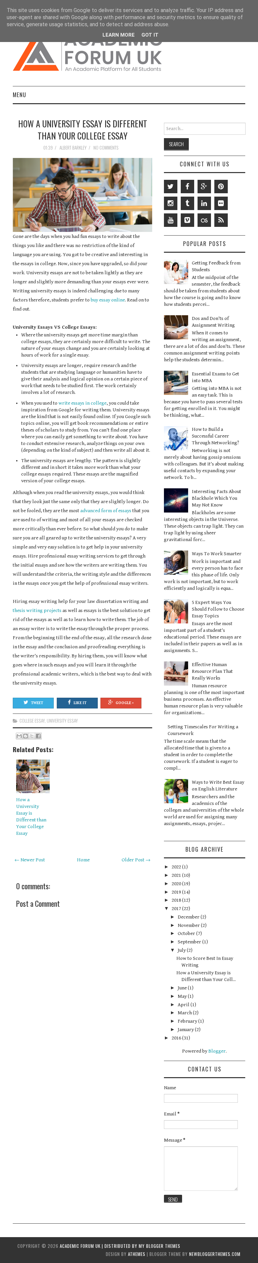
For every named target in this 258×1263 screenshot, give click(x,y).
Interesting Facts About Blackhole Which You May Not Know (216, 498)
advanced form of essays (105, 511)
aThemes (136, 1254)
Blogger (217, 1051)
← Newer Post (29, 860)
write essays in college (82, 403)
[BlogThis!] (25, 736)
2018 (177, 900)
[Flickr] (221, 203)
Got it (150, 35)
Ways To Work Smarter (217, 554)
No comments (106, 147)
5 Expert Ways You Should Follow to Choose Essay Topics (218, 609)
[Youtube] (170, 220)
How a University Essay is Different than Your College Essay (82, 129)
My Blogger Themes (159, 1245)
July (182, 950)
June (183, 988)
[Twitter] (170, 186)
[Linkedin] (204, 203)
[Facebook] (187, 186)
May (183, 996)
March (185, 1013)
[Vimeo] (187, 220)
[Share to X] (32, 736)
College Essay (32, 720)
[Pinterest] (221, 186)
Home (83, 860)
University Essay (62, 720)
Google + (125, 703)
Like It (80, 703)
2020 (177, 884)
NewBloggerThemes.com (215, 1254)
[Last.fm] (204, 220)
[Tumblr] (187, 203)
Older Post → (136, 860)
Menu (19, 94)
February (188, 1021)
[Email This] (19, 736)
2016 (177, 1038)
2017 (177, 908)
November (189, 925)
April (184, 1005)
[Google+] (204, 186)
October (187, 933)
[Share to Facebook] (38, 736)
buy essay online (108, 300)
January (186, 1029)
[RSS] (221, 220)
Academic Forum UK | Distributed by (99, 1245)
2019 (177, 892)
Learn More (118, 35)
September (190, 942)
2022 (177, 867)
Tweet (37, 703)
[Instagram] (170, 203)
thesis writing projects (37, 610)
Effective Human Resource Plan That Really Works (212, 671)
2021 (177, 875)
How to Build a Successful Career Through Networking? (215, 436)
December (189, 917)
